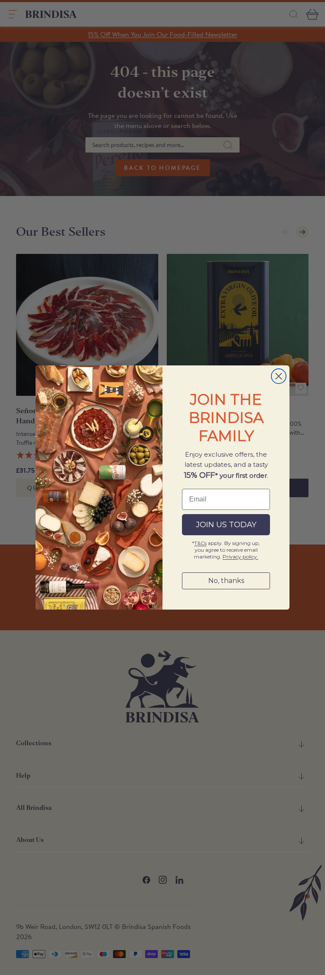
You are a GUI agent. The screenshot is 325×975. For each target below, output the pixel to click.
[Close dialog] (278, 376)
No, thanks (226, 581)
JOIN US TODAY (226, 524)
